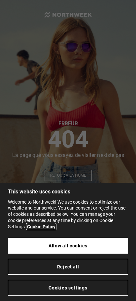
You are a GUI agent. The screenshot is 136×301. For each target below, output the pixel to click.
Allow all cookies (68, 245)
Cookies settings (68, 287)
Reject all (68, 266)
